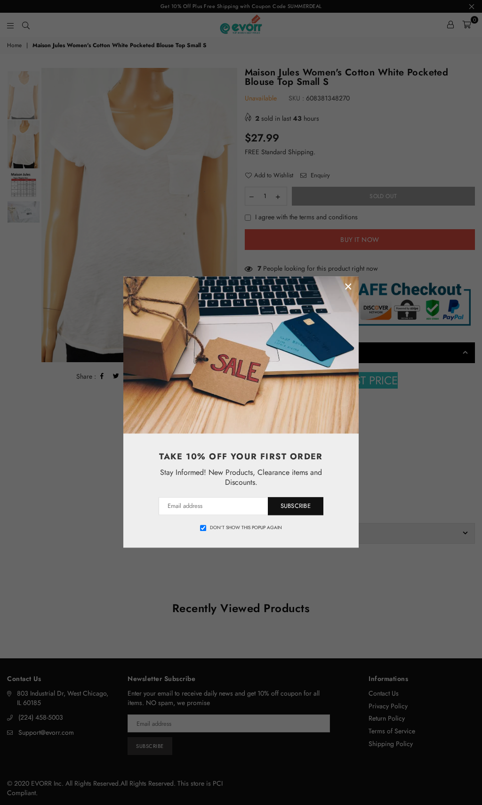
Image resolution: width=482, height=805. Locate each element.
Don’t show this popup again (246, 527)
